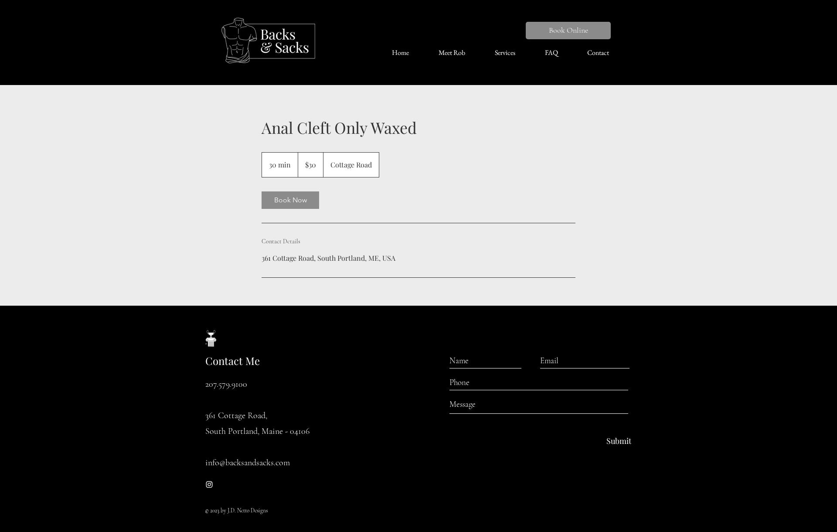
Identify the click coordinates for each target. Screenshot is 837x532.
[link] (290, 200)
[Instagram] (209, 484)
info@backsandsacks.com (247, 462)
